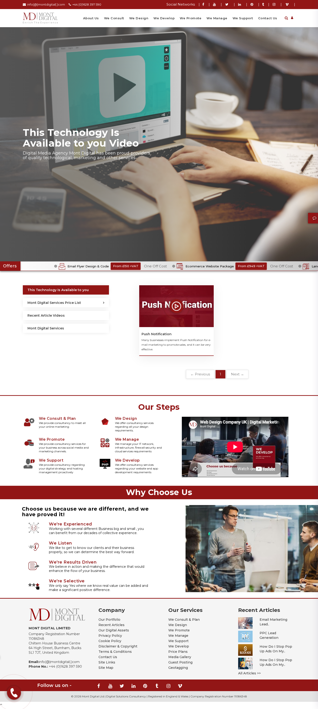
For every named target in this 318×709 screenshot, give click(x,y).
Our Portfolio (109, 619)
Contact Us (267, 18)
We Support (243, 18)
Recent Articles (111, 625)
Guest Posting (180, 662)
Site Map (105, 668)
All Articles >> (249, 673)
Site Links (106, 662)
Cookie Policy (109, 641)
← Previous (200, 374)
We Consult (114, 18)
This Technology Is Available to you (58, 290)
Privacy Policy (110, 636)
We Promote (190, 18)
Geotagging (178, 668)
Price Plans (178, 652)
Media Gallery (179, 657)
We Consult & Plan (184, 619)
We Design (139, 18)
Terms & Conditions (115, 652)
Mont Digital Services (45, 328)
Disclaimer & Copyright (117, 646)
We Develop (164, 18)
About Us (91, 18)
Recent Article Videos (46, 315)
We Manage (216, 18)
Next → (237, 374)
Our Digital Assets (113, 630)
